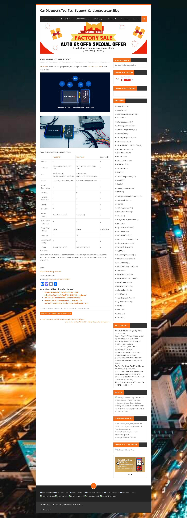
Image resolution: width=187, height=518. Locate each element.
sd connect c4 (121, 164)
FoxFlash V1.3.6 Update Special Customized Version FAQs (66, 303)
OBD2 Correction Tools (125, 259)
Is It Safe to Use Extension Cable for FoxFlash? (62, 298)
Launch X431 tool (123, 235)
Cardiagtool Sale (122, 200)
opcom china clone (123, 160)
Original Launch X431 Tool (126, 278)
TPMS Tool (120, 294)
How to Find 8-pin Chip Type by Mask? (128, 330)
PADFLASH (52, 313)
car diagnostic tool (123, 149)
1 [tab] (129, 474)
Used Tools (112, 19)
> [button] (142, 463)
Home (44, 19)
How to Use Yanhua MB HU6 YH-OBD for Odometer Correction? (87, 322)
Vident (119, 306)
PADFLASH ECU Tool (64, 313)
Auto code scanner (123, 122)
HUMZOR (120, 224)
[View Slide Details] (93, 38)
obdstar (119, 270)
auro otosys (121, 110)
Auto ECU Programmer (70, 308)
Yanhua (119, 317)
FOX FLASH (80, 157)
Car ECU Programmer (124, 177)
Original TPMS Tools (124, 282)
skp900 (119, 192)
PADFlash (43, 67)
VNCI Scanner (121, 168)
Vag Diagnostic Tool (124, 302)
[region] (93, 38)
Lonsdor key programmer (126, 239)
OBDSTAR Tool (82, 19)
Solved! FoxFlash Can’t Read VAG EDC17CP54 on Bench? (65, 295)
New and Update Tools (125, 255)
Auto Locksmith (122, 141)
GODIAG (120, 216)
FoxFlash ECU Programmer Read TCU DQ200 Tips (63, 300)
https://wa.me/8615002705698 (58, 279)
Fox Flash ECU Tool (95, 67)
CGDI (118, 204)
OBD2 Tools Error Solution (126, 267)
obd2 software (122, 263)
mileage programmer (124, 243)
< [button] (117, 463)
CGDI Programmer (123, 208)
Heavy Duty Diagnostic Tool (126, 220)
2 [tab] (131, 474)
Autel (53, 19)
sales (57, 308)
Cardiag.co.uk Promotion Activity (128, 196)
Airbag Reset (121, 106)
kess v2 (119, 180)
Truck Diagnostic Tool (124, 298)
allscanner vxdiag (122, 153)
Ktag (118, 184)
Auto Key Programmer (124, 137)
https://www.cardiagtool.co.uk (50, 272)
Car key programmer (124, 188)
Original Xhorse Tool (124, 286)
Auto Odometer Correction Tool (128, 145)
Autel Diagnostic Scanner (125, 114)
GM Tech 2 (120, 156)
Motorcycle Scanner (124, 247)
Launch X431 (66, 19)
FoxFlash (44, 313)
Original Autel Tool (123, 274)
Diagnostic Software (124, 212)
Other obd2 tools (123, 290)
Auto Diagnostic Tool (124, 126)
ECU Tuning (98, 19)
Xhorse (119, 310)
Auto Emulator (122, 134)
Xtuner (119, 172)
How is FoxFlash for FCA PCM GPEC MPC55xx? (61, 292)
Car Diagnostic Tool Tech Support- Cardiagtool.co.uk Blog (79, 10)
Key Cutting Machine (124, 227)
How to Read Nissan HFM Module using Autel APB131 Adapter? (62, 319)
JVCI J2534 (120, 117)
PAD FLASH (57, 157)
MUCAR (119, 251)
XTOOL (119, 314)
